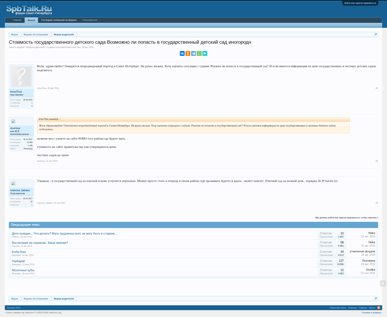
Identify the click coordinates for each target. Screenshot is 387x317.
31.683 (29, 142)
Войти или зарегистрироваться (360, 3)
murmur (15, 128)
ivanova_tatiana (20, 190)
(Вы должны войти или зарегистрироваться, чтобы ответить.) (346, 217)
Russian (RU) (13, 308)
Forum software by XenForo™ (34, 312)
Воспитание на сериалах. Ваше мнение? (40, 242)
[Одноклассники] (187, 53)
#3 (377, 203)
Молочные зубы (23, 270)
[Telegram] (193, 53)
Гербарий (18, 261)
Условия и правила (371, 312)
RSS (378, 307)
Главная (17, 20)
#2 (377, 161)
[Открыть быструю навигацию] (375, 34)
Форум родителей (35, 47)
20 (31, 202)
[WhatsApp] (199, 53)
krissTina (76, 47)
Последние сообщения (20, 25)
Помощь (352, 308)
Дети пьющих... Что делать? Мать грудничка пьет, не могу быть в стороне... (64, 233)
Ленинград (28, 149)
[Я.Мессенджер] (204, 53)
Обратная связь (338, 308)
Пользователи (90, 20)
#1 (377, 88)
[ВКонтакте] (182, 53)
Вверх (372, 308)
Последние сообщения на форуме (59, 20)
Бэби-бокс (19, 251)
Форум (31, 20)
